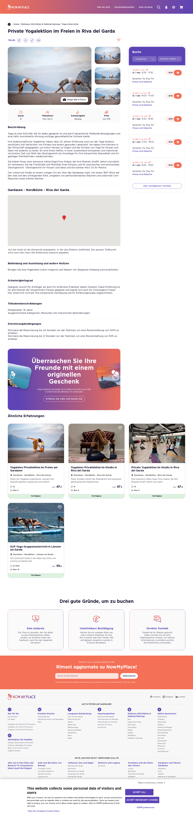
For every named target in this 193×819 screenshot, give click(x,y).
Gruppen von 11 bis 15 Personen (20, 727)
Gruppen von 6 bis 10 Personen (20, 729)
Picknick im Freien (105, 724)
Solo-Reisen (13, 716)
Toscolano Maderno (46, 771)
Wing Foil (161, 746)
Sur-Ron (161, 738)
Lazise (130, 768)
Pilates (130, 730)
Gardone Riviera (44, 774)
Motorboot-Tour (74, 719)
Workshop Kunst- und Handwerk (50, 719)
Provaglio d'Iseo (44, 768)
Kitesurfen (162, 743)
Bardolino (132, 771)
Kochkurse (102, 727)
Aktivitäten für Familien (20, 740)
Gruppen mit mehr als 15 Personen (21, 724)
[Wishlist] (118, 40)
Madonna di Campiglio (167, 776)
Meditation (132, 735)
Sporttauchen (163, 751)
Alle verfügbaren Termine (157, 186)
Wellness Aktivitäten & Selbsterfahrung (40, 24)
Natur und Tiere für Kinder (18, 748)
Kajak (70, 738)
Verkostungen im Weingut (108, 719)
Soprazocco (43, 776)
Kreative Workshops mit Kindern (21, 742)
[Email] (38, 40)
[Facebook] (19, 40)
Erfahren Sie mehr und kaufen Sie (64, 399)
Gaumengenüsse (106, 714)
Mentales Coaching (135, 738)
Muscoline (72, 768)
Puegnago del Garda (76, 774)
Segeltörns (72, 733)
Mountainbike (163, 733)
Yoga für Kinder (14, 751)
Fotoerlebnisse (44, 716)
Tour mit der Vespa (75, 716)
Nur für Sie (13, 714)
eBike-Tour (72, 724)
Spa (129, 719)
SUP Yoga (131, 724)
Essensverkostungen (106, 716)
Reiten (70, 722)
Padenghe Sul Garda (76, 771)
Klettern (161, 724)
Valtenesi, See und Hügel (80, 763)
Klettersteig (162, 716)
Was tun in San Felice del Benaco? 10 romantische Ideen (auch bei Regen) (20, 765)
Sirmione (101, 766)
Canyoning (162, 722)
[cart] (181, 7)
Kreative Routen (46, 714)
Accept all (139, 792)
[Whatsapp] (25, 40)
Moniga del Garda (75, 776)
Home (16, 24)
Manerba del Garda (75, 766)
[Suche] (159, 7)
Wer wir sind (103, 7)
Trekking (161, 719)
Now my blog (145, 7)
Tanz (39, 722)
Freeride (161, 749)
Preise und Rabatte (142, 82)
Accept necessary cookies (142, 800)
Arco (160, 771)
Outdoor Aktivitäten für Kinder (20, 745)
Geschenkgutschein (124, 7)
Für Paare (11, 719)
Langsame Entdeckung (79, 714)
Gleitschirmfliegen (165, 727)
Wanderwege (73, 727)
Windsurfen (162, 741)
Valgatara (131, 776)
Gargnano (162, 768)
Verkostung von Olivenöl (107, 722)
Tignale (161, 774)
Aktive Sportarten (167, 714)
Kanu (70, 735)
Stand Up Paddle (74, 730)
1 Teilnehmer (140, 59)
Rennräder (162, 735)
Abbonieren (129, 676)
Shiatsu (130, 733)
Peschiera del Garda (136, 774)
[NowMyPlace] (18, 7)
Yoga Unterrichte (70, 24)
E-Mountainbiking (164, 730)
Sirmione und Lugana (109, 763)
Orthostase (132, 727)
